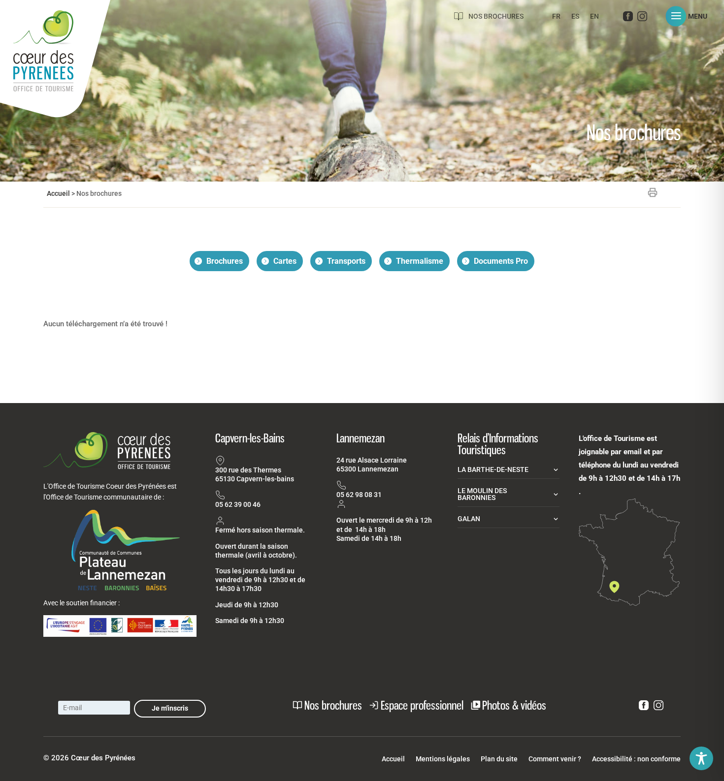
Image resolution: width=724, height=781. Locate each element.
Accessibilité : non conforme (636, 759)
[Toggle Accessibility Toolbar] (701, 758)
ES (575, 16)
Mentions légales (443, 759)
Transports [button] (346, 261)
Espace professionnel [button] (422, 705)
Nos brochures (496, 16)
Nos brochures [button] (333, 705)
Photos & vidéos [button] (514, 705)
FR (556, 16)
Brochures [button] (224, 261)
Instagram (642, 18)
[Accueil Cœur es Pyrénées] (55, 61)
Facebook (628, 18)
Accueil (58, 193)
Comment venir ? (554, 759)
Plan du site (499, 759)
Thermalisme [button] (419, 261)
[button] (690, 16)
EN (594, 16)
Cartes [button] (284, 261)
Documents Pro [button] (501, 261)
